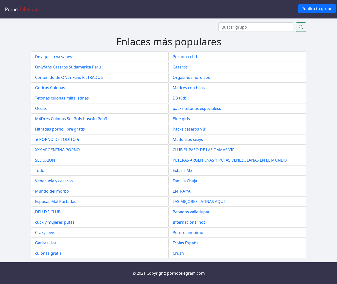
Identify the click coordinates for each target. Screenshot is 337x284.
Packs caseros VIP (189, 129)
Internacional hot (189, 222)
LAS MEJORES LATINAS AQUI (199, 201)
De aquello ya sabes (53, 56)
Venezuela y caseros (54, 181)
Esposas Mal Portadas (55, 201)
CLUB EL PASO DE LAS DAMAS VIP (204, 149)
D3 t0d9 (180, 98)
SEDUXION (45, 160)
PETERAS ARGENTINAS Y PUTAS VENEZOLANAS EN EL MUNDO (230, 160)
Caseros (180, 67)
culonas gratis (48, 253)
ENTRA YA (181, 191)
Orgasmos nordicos (191, 77)
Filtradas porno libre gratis (60, 129)
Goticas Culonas (50, 87)
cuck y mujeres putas (55, 222)
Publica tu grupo (317, 8)
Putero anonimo (188, 232)
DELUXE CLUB (47, 212)
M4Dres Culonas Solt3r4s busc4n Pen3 (71, 118)
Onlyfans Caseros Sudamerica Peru (68, 67)
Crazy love (44, 232)
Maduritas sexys (188, 139)
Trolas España (186, 243)
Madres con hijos (189, 87)
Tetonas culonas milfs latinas (62, 98)
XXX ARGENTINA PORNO (57, 149)
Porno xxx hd (185, 56)
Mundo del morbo (52, 191)
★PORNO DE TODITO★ (57, 139)
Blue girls (181, 118)
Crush (178, 253)
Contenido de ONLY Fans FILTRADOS (69, 77)
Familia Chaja (185, 181)
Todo (39, 170)
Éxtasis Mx (182, 170)
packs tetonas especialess (197, 108)
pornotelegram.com (186, 273)
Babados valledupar (191, 212)
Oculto (41, 108)
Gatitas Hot (45, 243)
